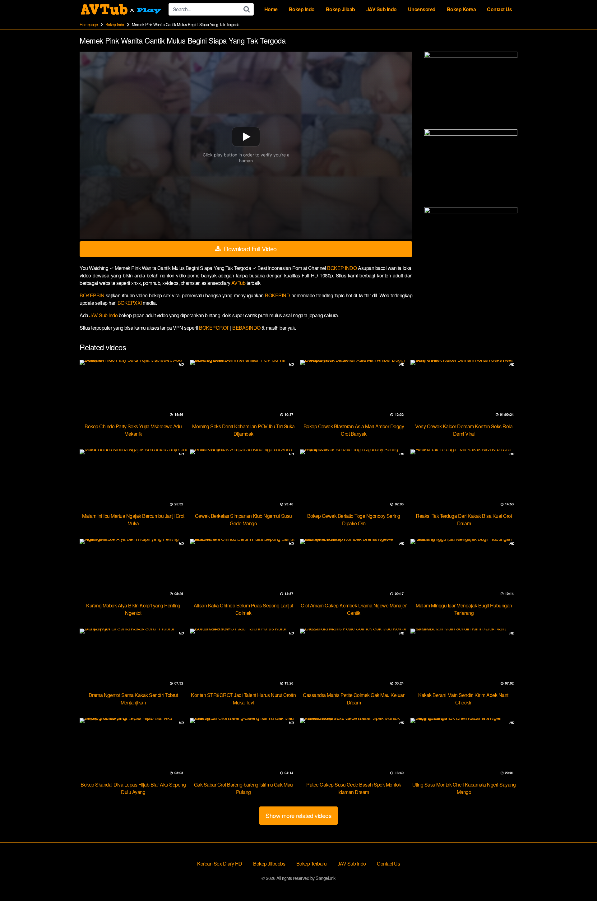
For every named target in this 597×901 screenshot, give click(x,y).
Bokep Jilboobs (269, 863)
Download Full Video (249, 248)
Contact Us (499, 9)
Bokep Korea (461, 9)
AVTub (239, 282)
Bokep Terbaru (311, 863)
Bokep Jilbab (340, 9)
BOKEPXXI (130, 302)
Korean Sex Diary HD (219, 863)
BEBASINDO (246, 327)
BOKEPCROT (214, 327)
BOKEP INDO (342, 268)
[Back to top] (580, 881)
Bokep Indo (302, 9)
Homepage (89, 24)
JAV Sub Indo (381, 9)
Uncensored (422, 9)
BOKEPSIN (93, 295)
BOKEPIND (278, 295)
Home (271, 9)
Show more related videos (298, 815)
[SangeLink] (122, 9)
